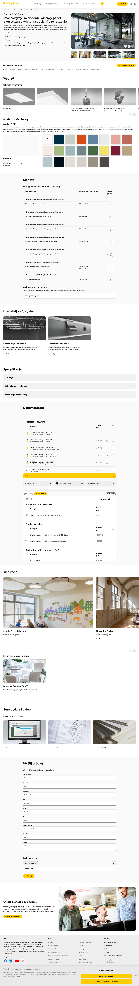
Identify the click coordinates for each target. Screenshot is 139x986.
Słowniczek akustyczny (85, 962)
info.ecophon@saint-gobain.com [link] (113, 955)
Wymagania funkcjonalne (55, 949)
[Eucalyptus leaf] (81, 150)
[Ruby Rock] (115, 150)
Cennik (80, 955)
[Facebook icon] (5, 962)
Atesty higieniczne (53, 959)
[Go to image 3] (106, 55)
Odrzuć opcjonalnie (106, 976)
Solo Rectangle (29, 863)
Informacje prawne (84, 949)
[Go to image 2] (92, 55)
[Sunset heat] (81, 139)
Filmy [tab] (20, 716)
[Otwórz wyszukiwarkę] (131, 4)
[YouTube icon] (17, 962)
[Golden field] (104, 150)
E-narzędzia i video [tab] (82, 69)
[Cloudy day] (70, 162)
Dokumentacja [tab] (61, 69)
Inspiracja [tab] (71, 69)
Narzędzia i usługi (53, 945)
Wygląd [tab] (5, 69)
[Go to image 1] (77, 55)
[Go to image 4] (121, 55)
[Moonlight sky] (59, 139)
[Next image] (132, 46)
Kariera (81, 945)
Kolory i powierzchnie (54, 952)
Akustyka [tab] (20, 69)
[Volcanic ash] (81, 162)
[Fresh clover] (59, 150)
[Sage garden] (70, 150)
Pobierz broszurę (84, 952)
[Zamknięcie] (136, 976)
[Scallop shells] (47, 150)
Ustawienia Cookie (106, 970)
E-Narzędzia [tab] (9, 716)
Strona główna (7, 9)
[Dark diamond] (59, 162)
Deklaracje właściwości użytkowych (58, 955)
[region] (69, 976)
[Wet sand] (127, 150)
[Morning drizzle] (104, 139)
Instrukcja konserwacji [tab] (48, 69)
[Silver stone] (93, 162)
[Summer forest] (93, 150)
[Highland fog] (70, 139)
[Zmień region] (135, 4)
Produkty (16, 9)
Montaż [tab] (12, 69)
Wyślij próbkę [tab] (94, 69)
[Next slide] (134, 114)
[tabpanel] (69, 736)
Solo (22, 9)
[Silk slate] (104, 162)
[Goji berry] (127, 139)
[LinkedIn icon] (11, 962)
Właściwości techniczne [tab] (31, 69)
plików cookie (15, 976)
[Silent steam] (47, 162)
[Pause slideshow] (129, 46)
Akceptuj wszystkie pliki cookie (106, 982)
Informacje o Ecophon (85, 942)
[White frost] (47, 139)
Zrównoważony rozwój (55, 962)
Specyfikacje (82, 959)
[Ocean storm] (93, 139)
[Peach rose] (115, 139)
